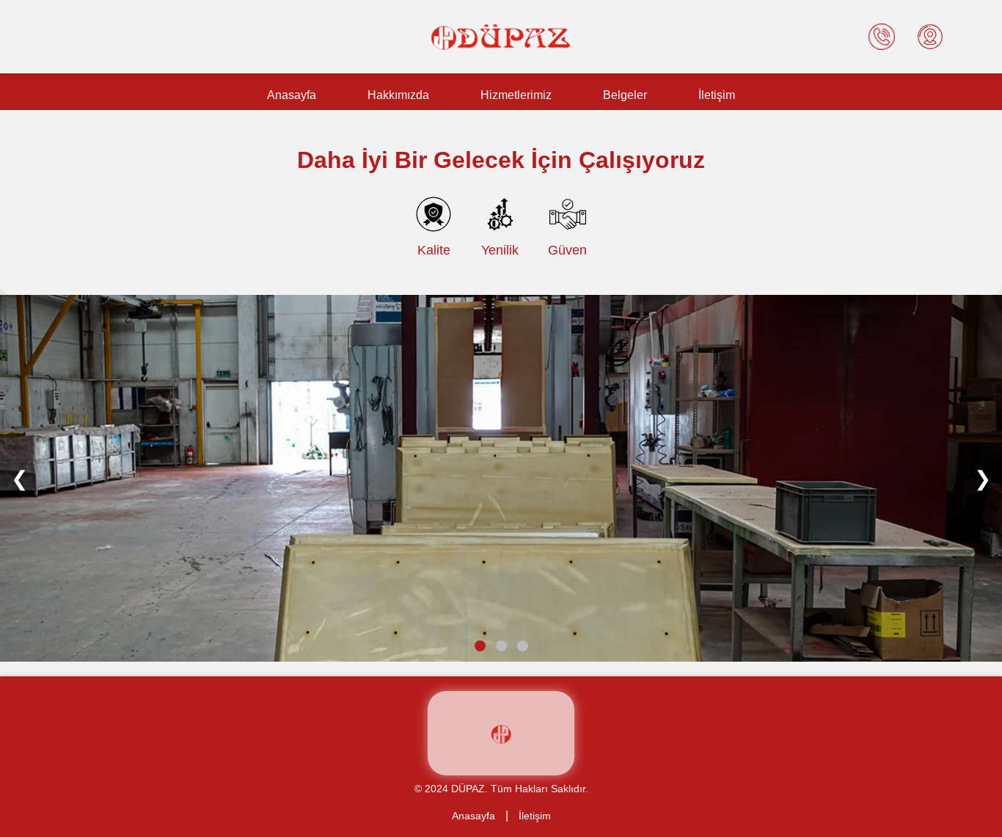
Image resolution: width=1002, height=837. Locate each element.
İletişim (716, 95)
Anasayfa (291, 95)
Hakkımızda (398, 95)
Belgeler (625, 95)
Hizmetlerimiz (516, 95)
